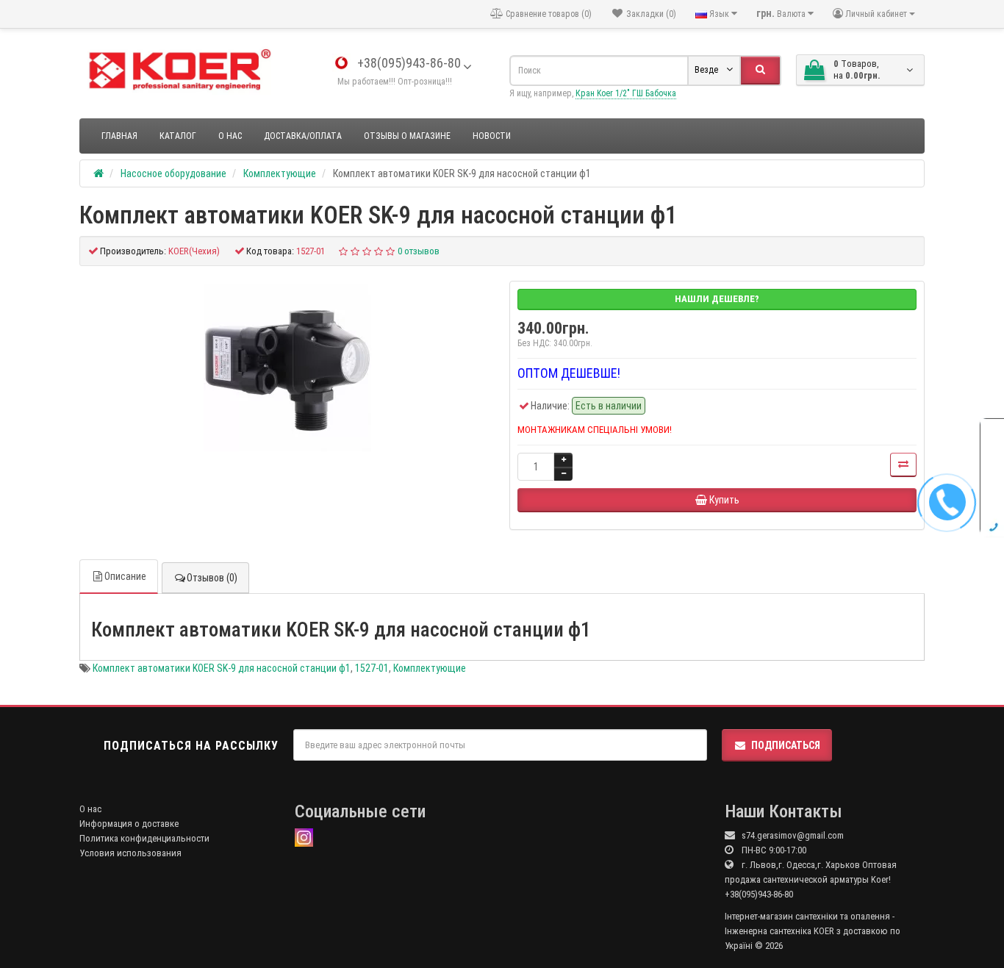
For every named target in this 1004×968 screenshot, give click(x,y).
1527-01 (372, 668)
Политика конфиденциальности (144, 838)
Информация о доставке (129, 823)
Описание (125, 576)
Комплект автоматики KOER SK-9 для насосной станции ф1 (222, 668)
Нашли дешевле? (717, 298)
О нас (230, 136)
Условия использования (130, 852)
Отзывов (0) (212, 578)
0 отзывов (419, 251)
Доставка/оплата (303, 136)
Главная (119, 136)
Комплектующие (429, 668)
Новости (492, 136)
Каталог (177, 136)
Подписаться (785, 745)
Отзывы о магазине (407, 136)
